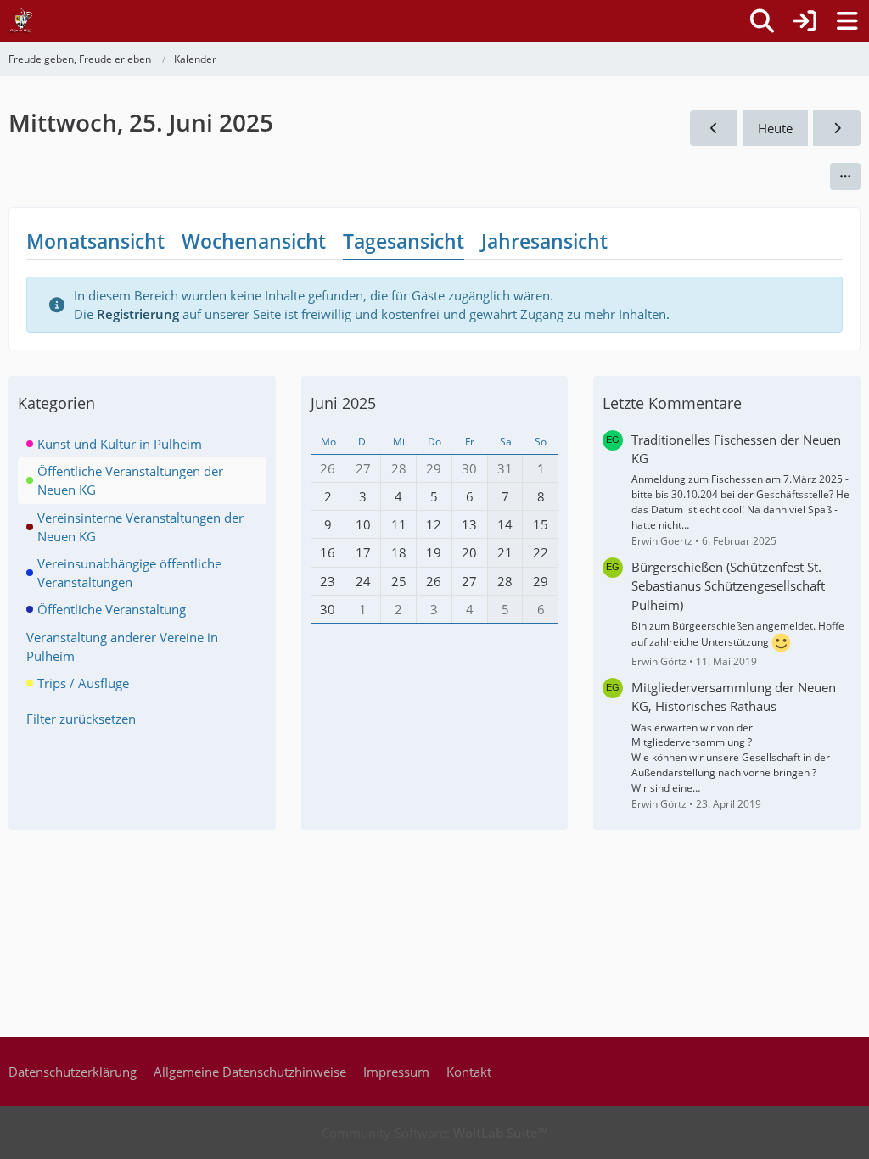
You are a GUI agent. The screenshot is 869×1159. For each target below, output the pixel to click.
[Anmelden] (804, 21)
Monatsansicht (95, 241)
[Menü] (847, 21)
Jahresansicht (544, 241)
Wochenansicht (254, 241)
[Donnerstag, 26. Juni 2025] (837, 128)
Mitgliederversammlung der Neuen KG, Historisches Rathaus (733, 696)
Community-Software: (434, 1132)
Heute (775, 128)
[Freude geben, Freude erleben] (21, 21)
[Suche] (762, 21)
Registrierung (138, 313)
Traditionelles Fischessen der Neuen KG (736, 449)
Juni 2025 (343, 403)
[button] (845, 176)
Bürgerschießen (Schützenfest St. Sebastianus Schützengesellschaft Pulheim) (728, 585)
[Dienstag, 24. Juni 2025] (713, 128)
